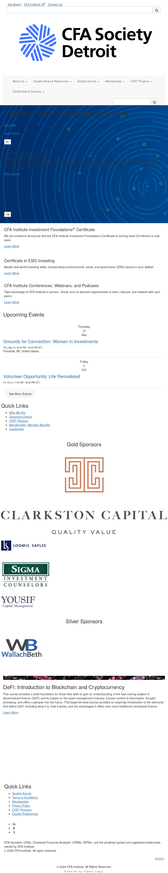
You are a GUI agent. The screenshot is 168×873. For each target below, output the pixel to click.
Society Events (21, 793)
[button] (19, 81)
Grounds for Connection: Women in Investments (50, 341)
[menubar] (36, 3)
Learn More (11, 133)
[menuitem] (15, 3)
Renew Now (12, 174)
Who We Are (17, 413)
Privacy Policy (21, 806)
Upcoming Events (20, 417)
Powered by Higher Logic (84, 871)
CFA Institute (32, 4)
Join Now (10, 125)
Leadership (16, 429)
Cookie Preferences (25, 814)
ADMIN (159, 859)
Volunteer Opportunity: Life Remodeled (41, 376)
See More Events (20, 394)
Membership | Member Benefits (29, 425)
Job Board (14, 4)
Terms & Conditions (25, 797)
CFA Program (18, 421)
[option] (84, 163)
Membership (20, 801)
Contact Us (55, 4)
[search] (157, 9)
